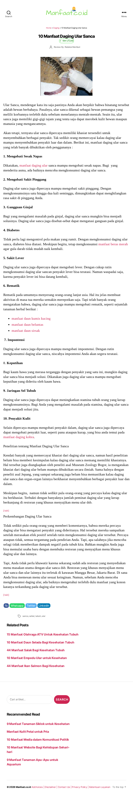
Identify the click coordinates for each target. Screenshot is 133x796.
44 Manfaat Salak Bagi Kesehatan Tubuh (36, 650)
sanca (25, 616)
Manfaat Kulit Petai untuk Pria (28, 731)
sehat (31, 616)
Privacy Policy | (80, 787)
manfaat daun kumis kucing (31, 318)
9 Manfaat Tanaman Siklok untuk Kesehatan (38, 724)
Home (48, 28)
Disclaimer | (51, 787)
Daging (56, 28)
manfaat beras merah (113, 244)
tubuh (38, 616)
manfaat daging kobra (18, 437)
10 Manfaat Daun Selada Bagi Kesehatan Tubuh (40, 642)
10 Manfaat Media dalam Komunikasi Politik (38, 739)
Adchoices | (38, 787)
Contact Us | (65, 787)
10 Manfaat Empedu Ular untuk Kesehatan (37, 658)
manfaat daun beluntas (27, 324)
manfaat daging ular (33, 165)
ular (43, 616)
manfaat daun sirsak (26, 330)
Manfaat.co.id (23, 787)
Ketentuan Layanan (99, 787)
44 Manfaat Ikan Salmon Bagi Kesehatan (35, 666)
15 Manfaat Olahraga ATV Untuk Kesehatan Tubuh (42, 634)
